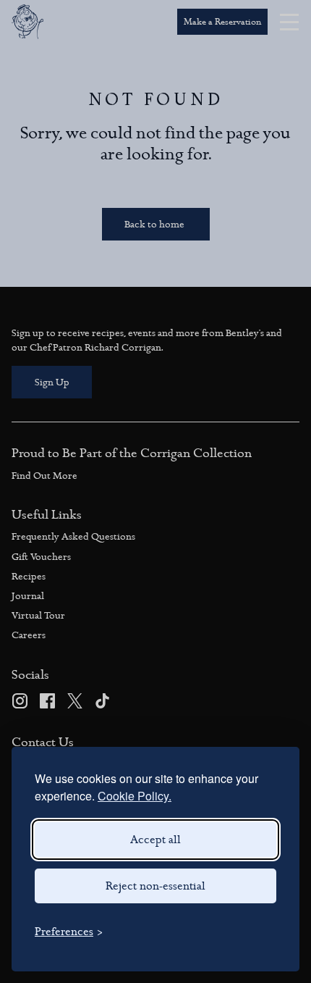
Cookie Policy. (134, 795)
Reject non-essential (155, 886)
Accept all (155, 839)
